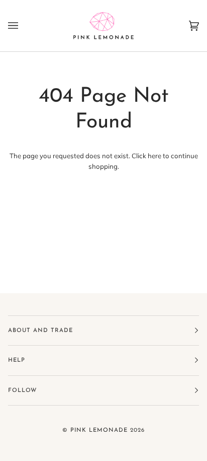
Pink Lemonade (99, 430)
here (154, 156)
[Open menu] (23, 25)
